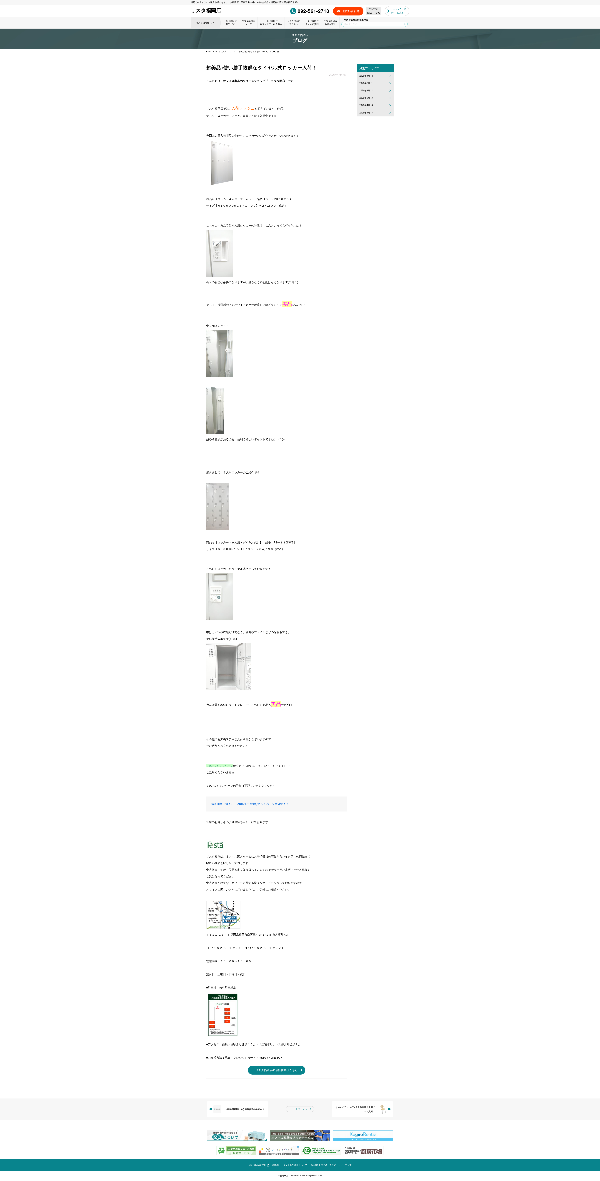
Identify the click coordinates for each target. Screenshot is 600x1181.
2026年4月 (366, 105)
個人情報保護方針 (257, 1165)
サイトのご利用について (295, 1165)
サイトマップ (345, 1165)
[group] (237, 1136)
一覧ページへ (300, 1109)
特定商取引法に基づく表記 (323, 1165)
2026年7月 (366, 83)
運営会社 (276, 1165)
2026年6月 (366, 90)
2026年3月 (366, 112)
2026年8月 (366, 76)
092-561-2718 (313, 10)
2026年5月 (366, 98)
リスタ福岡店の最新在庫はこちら (276, 1070)
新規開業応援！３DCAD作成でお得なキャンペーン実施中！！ (250, 804)
